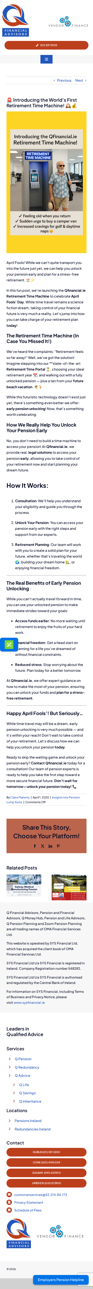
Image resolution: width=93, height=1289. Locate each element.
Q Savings (27, 1093)
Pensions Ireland (28, 1120)
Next (79, 80)
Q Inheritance (30, 1101)
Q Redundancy (27, 1067)
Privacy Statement (29, 1202)
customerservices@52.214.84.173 (40, 1194)
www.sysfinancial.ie (29, 1002)
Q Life (24, 1084)
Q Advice (22, 1075)
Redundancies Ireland (33, 1129)
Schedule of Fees (28, 1210)
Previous (64, 80)
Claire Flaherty (20, 797)
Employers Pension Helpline (61, 1279)
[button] (9, 887)
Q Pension (23, 1059)
